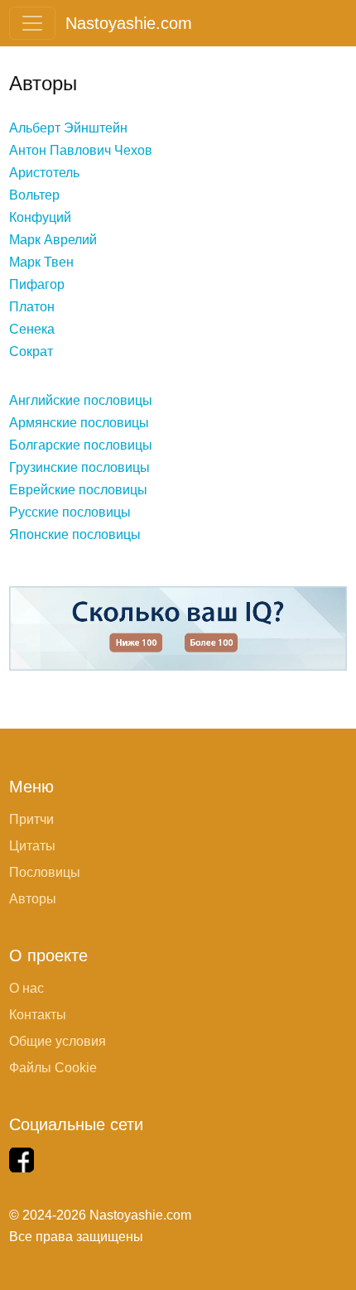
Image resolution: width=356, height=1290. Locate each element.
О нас (26, 988)
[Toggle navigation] (32, 23)
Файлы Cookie (53, 1068)
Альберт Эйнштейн (68, 128)
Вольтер (34, 195)
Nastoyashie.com (128, 23)
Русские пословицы (70, 512)
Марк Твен (41, 262)
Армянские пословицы (79, 423)
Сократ (31, 351)
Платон (32, 307)
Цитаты (32, 846)
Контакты (37, 1015)
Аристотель (44, 173)
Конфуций (40, 217)
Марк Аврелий (53, 240)
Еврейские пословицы (78, 490)
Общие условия (57, 1041)
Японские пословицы (75, 534)
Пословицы (44, 872)
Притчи (31, 819)
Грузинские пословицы (79, 467)
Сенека (32, 329)
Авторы (32, 899)
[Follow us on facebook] (21, 1160)
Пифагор (37, 284)
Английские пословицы (80, 400)
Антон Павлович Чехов (80, 150)
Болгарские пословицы (80, 445)
